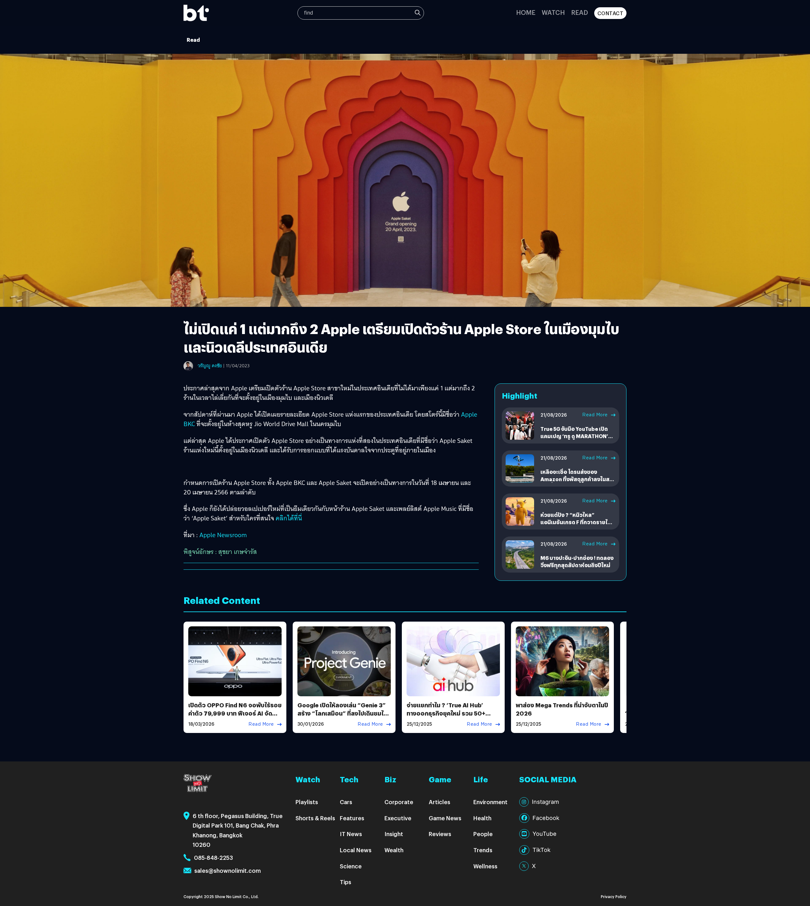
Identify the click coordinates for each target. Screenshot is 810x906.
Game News (445, 818)
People (483, 834)
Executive (397, 818)
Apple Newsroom (223, 535)
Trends (482, 850)
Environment (490, 802)
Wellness (485, 866)
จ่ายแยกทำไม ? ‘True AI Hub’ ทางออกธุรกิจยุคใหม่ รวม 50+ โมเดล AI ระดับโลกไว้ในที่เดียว (447, 713)
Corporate (398, 802)
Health (482, 818)
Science (351, 866)
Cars (346, 802)
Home (525, 12)
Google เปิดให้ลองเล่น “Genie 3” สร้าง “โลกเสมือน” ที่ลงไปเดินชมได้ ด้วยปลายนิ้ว (342, 713)
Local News (355, 850)
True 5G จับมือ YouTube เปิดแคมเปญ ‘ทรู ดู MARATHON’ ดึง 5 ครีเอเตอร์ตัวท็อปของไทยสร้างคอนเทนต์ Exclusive (576, 439)
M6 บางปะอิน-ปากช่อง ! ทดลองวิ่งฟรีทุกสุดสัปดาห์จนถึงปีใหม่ (577, 561)
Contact (610, 13)
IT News (351, 834)
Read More (595, 414)
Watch (553, 12)
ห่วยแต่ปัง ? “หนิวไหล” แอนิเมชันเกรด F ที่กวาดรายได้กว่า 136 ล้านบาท (575, 522)
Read (579, 12)
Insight (393, 834)
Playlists (307, 802)
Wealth (393, 850)
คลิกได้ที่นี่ (289, 518)
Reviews (440, 834)
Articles (439, 802)
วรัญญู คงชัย (210, 366)
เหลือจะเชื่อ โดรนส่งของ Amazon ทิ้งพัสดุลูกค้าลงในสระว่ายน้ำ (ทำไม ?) (577, 479)
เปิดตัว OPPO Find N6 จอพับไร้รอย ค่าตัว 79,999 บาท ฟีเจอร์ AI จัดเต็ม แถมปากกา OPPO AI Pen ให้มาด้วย (235, 717)
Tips (345, 882)
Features (352, 818)
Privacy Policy (613, 896)
